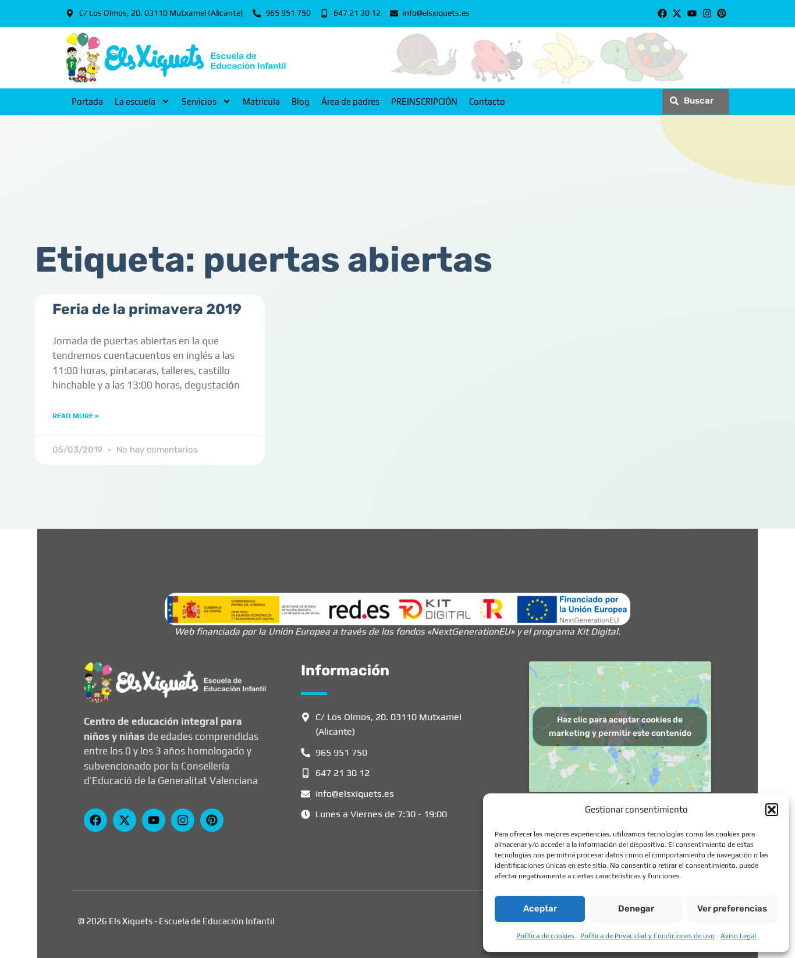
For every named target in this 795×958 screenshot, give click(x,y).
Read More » (75, 416)
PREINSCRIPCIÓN (424, 101)
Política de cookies (545, 936)
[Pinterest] (721, 13)
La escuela (135, 101)
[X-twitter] (677, 13)
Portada (87, 101)
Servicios (199, 101)
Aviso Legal (738, 936)
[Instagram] (707, 13)
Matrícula (261, 101)
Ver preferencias (732, 908)
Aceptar (540, 908)
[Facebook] (662, 13)
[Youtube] (692, 13)
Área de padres (350, 101)
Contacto (487, 101)
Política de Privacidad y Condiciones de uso (647, 936)
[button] (772, 809)
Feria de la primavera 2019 (147, 309)
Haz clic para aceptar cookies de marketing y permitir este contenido (620, 726)
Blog (301, 101)
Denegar (636, 908)
